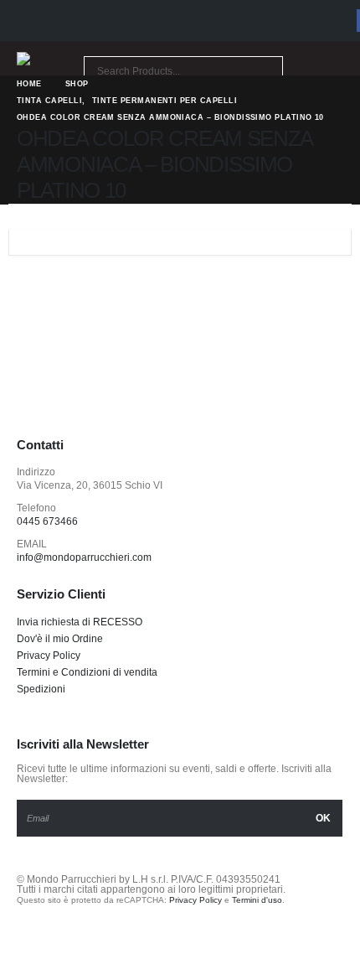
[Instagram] (82, 396)
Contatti (40, 445)
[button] (328, 71)
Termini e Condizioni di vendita (87, 671)
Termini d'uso (257, 900)
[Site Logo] (50, 71)
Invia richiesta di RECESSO (79, 621)
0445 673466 (47, 521)
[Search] (267, 71)
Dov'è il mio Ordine (60, 638)
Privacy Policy (48, 655)
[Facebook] (38, 396)
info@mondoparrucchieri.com (84, 557)
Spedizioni (41, 688)
